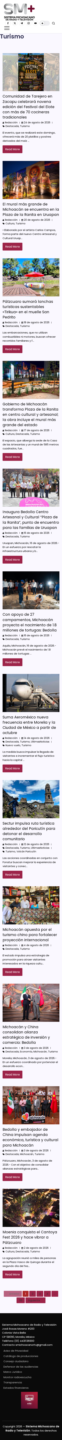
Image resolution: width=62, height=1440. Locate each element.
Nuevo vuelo (13, 745)
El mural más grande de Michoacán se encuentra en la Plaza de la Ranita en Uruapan (31, 209)
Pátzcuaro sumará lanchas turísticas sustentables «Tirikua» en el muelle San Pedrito (28, 309)
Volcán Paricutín (26, 851)
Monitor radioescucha (17, 1377)
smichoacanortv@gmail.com (34, 1345)
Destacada (12, 126)
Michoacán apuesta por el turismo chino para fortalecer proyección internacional (30, 934)
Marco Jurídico (12, 1372)
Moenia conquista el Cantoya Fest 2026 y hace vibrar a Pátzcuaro (30, 1237)
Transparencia (12, 1382)
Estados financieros (16, 1388)
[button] (45, 23)
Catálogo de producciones (20, 1356)
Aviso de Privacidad (15, 1351)
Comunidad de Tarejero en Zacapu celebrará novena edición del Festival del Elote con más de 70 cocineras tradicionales (28, 107)
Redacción (11, 122)
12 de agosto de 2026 (36, 844)
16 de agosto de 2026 (36, 533)
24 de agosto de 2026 (37, 122)
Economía (26, 1051)
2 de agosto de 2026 (36, 1248)
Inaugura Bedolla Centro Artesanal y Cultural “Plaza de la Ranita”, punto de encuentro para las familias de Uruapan (31, 519)
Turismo (25, 126)
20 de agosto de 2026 (37, 220)
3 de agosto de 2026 (36, 1048)
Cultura (10, 223)
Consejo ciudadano (16, 1361)
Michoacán (40, 1051)
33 (20, 1300)
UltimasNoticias (40, 741)
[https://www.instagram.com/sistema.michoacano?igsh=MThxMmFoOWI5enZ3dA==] (28, 23)
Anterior (14, 1294)
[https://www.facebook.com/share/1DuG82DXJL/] (8, 23)
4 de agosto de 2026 (36, 945)
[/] (15, 23)
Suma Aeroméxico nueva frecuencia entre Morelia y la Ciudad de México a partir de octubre (29, 725)
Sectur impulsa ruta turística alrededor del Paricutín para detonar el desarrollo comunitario (29, 831)
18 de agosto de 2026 (36, 322)
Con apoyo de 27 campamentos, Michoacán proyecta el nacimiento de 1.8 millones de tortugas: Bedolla (30, 622)
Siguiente (34, 1300)
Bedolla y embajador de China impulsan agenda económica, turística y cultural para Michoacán (30, 1137)
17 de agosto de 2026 (36, 430)
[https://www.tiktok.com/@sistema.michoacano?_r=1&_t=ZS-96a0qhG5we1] (21, 23)
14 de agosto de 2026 (37, 738)
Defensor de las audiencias (20, 1366)
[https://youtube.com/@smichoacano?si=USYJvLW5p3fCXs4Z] (35, 23)
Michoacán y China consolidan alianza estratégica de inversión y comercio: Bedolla (26, 1034)
